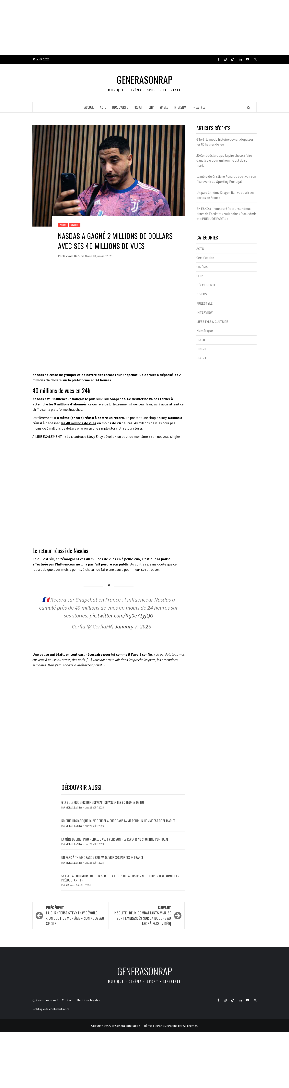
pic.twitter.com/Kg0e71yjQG (121, 615)
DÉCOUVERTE (120, 107)
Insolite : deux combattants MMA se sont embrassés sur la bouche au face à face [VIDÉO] (142, 915)
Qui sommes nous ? (45, 1000)
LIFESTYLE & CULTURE (212, 322)
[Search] (248, 107)
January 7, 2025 (133, 626)
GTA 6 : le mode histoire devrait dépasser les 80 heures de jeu (102, 802)
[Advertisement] (118, 27)
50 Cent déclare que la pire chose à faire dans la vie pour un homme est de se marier (118, 821)
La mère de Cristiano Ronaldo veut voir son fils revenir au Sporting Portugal (114, 839)
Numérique (204, 331)
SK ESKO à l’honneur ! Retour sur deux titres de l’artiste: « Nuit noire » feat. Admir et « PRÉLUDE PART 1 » (120, 878)
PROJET (138, 107)
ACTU (103, 107)
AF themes (190, 1026)
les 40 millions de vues (78, 423)
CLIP (151, 107)
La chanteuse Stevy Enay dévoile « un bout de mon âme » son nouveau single (123, 436)
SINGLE (163, 107)
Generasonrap (144, 80)
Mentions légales (88, 1000)
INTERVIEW (180, 107)
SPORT (201, 358)
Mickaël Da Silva (74, 256)
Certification (205, 258)
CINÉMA (202, 267)
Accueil (89, 107)
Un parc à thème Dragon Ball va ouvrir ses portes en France (102, 857)
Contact (67, 1000)
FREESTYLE (198, 107)
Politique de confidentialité (50, 1009)
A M (68, 885)
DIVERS (74, 224)
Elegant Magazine (165, 1026)
